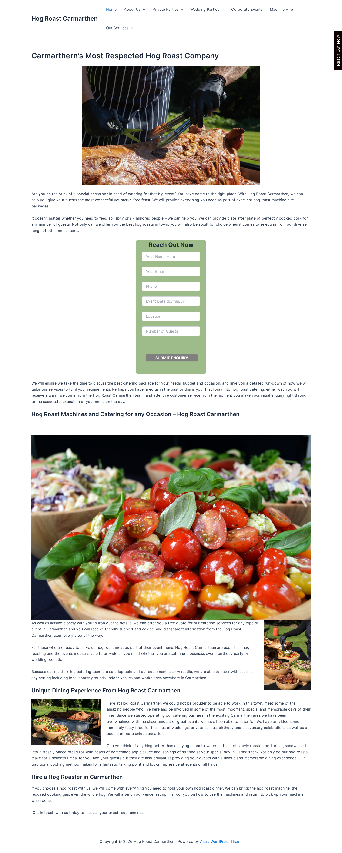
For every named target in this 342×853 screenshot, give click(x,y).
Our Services (117, 28)
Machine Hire (281, 9)
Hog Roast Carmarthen (64, 18)
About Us (132, 9)
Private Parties (165, 9)
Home (111, 9)
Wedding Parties (204, 9)
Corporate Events (246, 9)
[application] (143, 9)
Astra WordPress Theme (221, 841)
